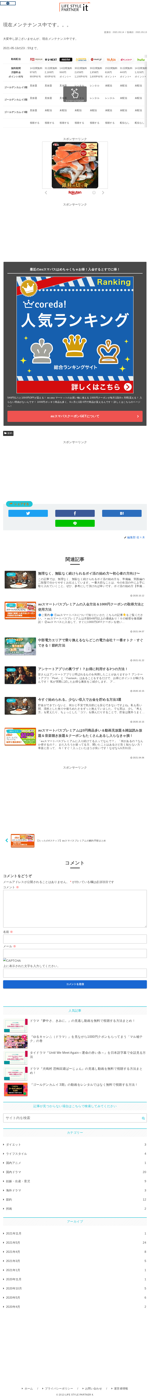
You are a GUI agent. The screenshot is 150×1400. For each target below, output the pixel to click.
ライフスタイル (76, 1153)
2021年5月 (76, 1242)
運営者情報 (121, 1388)
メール (9, 946)
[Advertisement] (75, 472)
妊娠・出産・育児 (76, 1181)
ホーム (29, 1388)
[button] (143, 1118)
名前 (8, 931)
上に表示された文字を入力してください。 (31, 966)
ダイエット (76, 1144)
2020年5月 (76, 1297)
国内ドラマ (76, 1172)
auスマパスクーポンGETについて (75, 416)
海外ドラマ (76, 1190)
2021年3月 (76, 1261)
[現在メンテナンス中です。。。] (122, 513)
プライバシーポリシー (59, 1388)
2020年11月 (76, 1279)
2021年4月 (76, 1251)
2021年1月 (76, 1270)
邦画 (76, 1208)
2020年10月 (76, 1288)
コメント (11, 887)
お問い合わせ (93, 1388)
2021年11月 (76, 1233)
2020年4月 (76, 1306)
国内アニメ (76, 1162)
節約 (9, 433)
